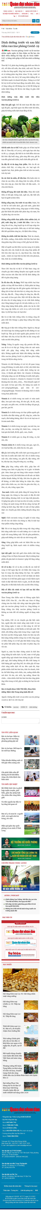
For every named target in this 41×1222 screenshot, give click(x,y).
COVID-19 (24, 707)
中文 (32, 13)
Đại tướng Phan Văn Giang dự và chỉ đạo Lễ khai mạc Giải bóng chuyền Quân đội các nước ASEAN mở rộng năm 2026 (15, 1088)
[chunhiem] (20, 855)
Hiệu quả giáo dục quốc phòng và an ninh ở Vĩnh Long (11, 828)
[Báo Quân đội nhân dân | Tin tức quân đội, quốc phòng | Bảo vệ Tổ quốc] (20, 4)
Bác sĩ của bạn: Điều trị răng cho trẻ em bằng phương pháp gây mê (10, 738)
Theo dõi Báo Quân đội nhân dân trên (13, 37)
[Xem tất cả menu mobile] (38, 20)
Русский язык (23, 16)
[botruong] (20, 843)
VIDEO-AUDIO (7, 11)
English (24, 13)
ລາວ (37, 13)
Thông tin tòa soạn (30, 1186)
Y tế (2, 29)
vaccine (15, 707)
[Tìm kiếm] (34, 20)
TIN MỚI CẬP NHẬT (9, 784)
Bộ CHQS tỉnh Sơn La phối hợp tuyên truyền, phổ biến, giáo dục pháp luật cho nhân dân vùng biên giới (11, 792)
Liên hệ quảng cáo (27, 1190)
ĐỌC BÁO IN (18, 11)
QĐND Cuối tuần (30, 11)
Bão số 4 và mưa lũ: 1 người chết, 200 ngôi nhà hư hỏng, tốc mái (12, 816)
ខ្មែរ (14, 16)
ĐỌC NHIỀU (7, 964)
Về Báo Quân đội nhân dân (12, 1186)
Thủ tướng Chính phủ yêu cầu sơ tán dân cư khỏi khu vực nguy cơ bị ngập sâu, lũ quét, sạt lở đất (12, 1043)
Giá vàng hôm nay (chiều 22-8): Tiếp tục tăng (11, 1004)
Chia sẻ (35, 32)
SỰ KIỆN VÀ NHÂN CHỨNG (11, 13)
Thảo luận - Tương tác (10, 1190)
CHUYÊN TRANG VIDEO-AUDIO (14, 863)
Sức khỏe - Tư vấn (11, 29)
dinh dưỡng (33, 707)
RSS (36, 1190)
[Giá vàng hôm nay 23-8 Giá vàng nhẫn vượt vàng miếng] (20, 980)
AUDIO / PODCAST (11, 895)
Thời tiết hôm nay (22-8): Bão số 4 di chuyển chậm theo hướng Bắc (12, 1028)
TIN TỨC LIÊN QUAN (9, 732)
